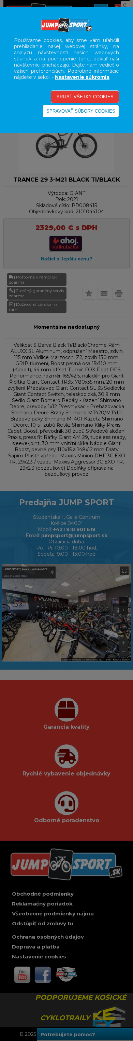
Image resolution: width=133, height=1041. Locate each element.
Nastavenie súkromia (82, 77)
